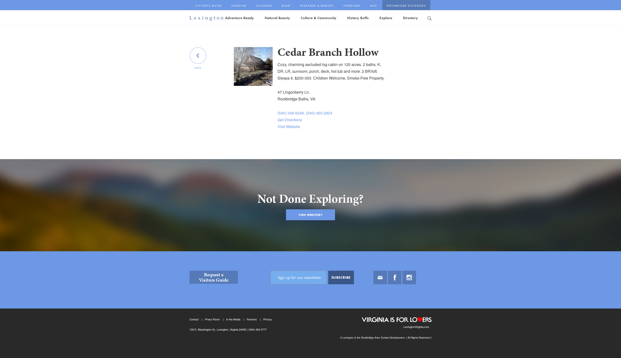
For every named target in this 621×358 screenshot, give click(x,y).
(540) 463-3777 (257, 329)
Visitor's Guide (208, 5)
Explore (385, 18)
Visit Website (289, 126)
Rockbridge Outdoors (406, 5)
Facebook (394, 277)
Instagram (409, 277)
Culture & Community (318, 18)
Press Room (212, 319)
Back (198, 67)
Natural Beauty (277, 18)
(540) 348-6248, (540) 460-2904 (305, 113)
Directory (410, 18)
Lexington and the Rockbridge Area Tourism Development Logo (206, 18)
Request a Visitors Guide (214, 277)
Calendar (264, 5)
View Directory (310, 215)
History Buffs (358, 18)
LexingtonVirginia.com (416, 327)
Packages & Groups (317, 5)
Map (373, 5)
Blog (286, 5)
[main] (310, 149)
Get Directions (290, 119)
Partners (252, 319)
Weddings (351, 5)
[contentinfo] (310, 304)
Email (380, 277)
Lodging (238, 5)
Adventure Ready (239, 18)
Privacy (267, 319)
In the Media (233, 319)
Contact (194, 319)
